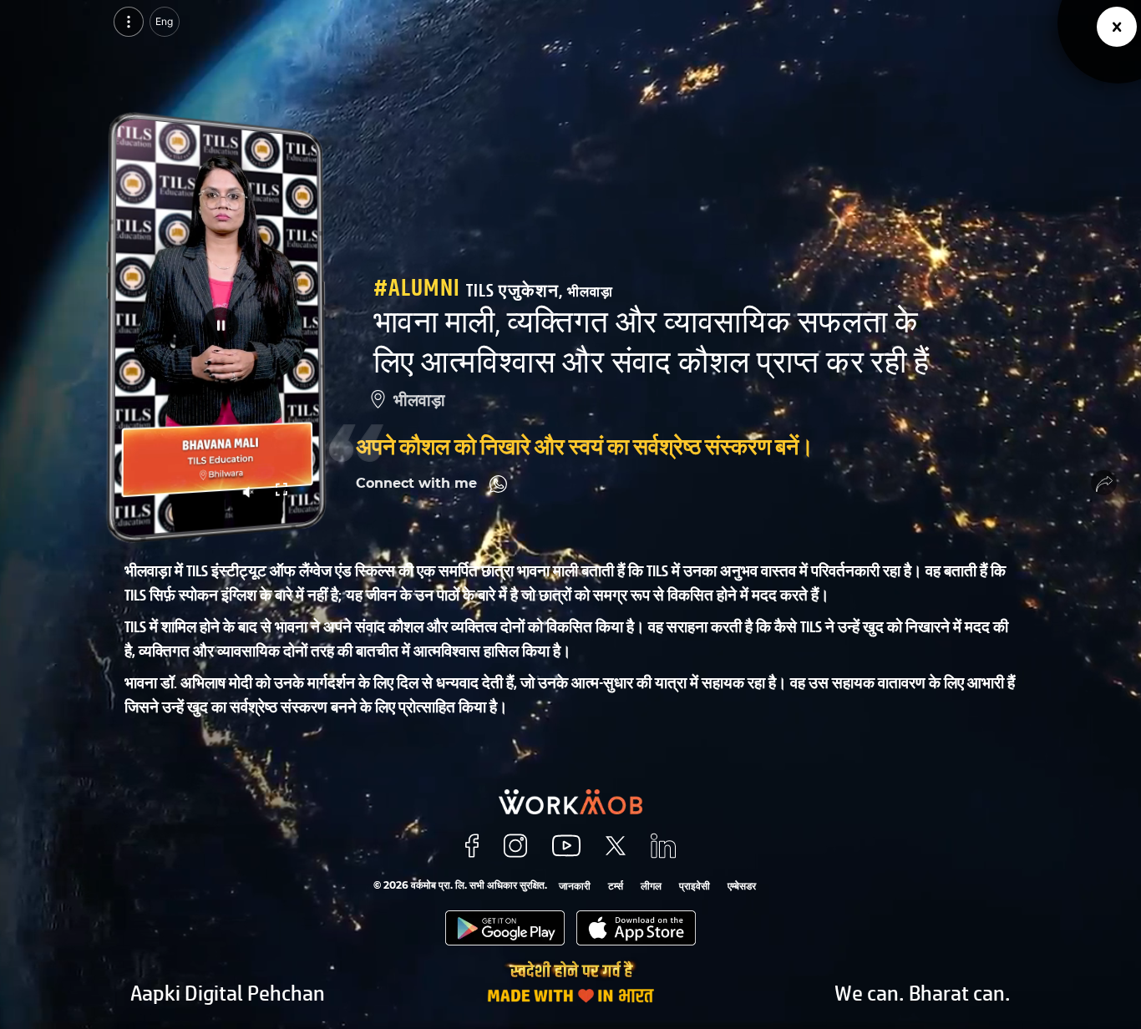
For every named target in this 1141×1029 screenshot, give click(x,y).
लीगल (651, 885)
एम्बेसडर (742, 885)
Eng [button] (164, 21)
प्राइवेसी (694, 885)
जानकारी (575, 885)
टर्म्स (615, 885)
